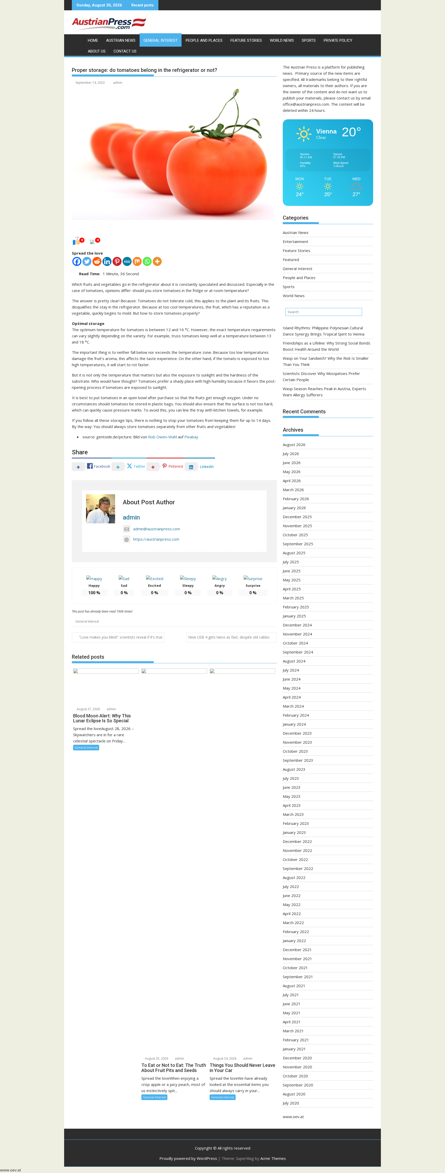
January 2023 (294, 832)
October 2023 (295, 751)
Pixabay (191, 436)
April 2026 (292, 480)
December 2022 (297, 841)
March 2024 (293, 706)
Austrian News (120, 40)
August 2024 (294, 661)
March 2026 (293, 489)
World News (282, 40)
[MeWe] (127, 261)
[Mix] (137, 261)
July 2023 (291, 778)
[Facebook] (76, 261)
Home (93, 40)
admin (117, 82)
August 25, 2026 (156, 1058)
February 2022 (296, 931)
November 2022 (297, 850)
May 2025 (292, 579)
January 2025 (294, 615)
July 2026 (291, 453)
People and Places (204, 40)
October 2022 (295, 859)
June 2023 (292, 787)
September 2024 (298, 652)
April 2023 (292, 805)
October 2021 (295, 967)
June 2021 (292, 1003)
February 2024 (296, 715)
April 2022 (292, 913)
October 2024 (295, 643)
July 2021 (291, 994)
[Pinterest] (117, 261)
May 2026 (292, 471)
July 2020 (291, 1102)
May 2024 (292, 688)
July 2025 (291, 561)
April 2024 (292, 697)
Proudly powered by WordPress (188, 1158)
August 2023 (294, 769)
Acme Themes (273, 1158)
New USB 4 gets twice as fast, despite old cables (229, 637)
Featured (291, 259)
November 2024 (297, 633)
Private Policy (338, 40)
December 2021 (297, 949)
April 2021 (292, 1021)
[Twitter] (86, 261)
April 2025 (292, 588)
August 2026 (294, 444)
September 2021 (298, 976)
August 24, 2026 (224, 1058)
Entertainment (295, 241)
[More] (157, 261)
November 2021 (297, 958)
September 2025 (298, 543)
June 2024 (292, 679)
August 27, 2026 (88, 709)
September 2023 (298, 760)
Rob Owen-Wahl (162, 436)
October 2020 (295, 1075)
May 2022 (292, 904)
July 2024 (291, 670)
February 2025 (296, 606)
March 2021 (293, 1030)
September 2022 (298, 868)
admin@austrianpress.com (156, 528)
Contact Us (125, 51)
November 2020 (297, 1066)
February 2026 (296, 498)
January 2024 (294, 724)
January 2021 (294, 1048)
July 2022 (291, 886)
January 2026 (294, 507)
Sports (309, 40)
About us (97, 51)
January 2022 (294, 940)
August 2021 (294, 985)
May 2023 (292, 796)
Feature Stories (246, 40)
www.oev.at (293, 1116)
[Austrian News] (77, 39)
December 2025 (297, 516)
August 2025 (294, 552)
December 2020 (297, 1057)
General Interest (160, 40)
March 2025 (293, 597)
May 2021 (292, 1012)
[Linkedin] (107, 261)
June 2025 (292, 570)
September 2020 (298, 1084)
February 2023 (296, 823)
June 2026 (292, 462)
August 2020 (294, 1093)
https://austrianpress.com (156, 539)
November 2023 (297, 742)
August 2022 (294, 877)
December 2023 (297, 733)
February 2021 (296, 1039)
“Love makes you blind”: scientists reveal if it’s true (120, 637)
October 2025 (295, 534)
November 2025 (297, 525)
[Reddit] (96, 261)
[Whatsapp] (147, 261)
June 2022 (292, 895)
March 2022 (293, 922)
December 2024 (297, 624)
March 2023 (293, 814)
